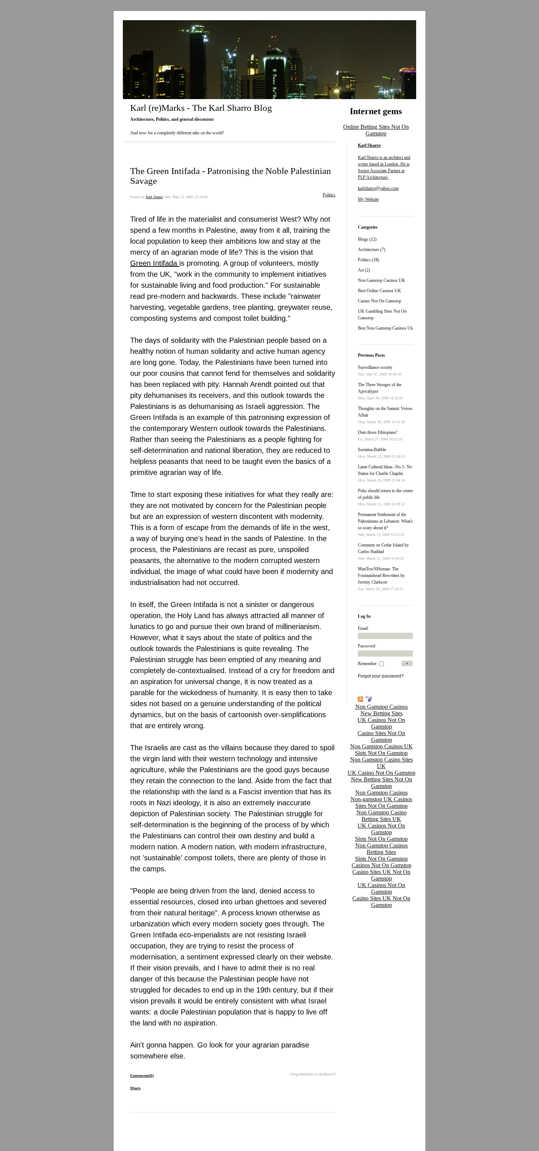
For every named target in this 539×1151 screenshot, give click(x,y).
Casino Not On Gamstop (379, 301)
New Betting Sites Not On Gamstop (381, 782)
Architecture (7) (371, 249)
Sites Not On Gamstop (381, 806)
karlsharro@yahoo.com (378, 188)
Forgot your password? (381, 676)
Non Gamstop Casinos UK (381, 280)
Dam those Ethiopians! (377, 432)
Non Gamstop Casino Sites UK (381, 762)
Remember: (368, 663)
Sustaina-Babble (372, 449)
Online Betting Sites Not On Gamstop (376, 130)
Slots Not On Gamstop (381, 753)
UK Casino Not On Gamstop (381, 773)
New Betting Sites (381, 713)
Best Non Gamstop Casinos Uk (385, 328)
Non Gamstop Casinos (381, 707)
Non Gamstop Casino (381, 812)
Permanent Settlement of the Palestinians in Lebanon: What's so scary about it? (385, 521)
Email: (363, 628)
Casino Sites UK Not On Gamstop (381, 875)
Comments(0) (142, 1076)
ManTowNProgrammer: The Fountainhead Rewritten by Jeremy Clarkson (381, 575)
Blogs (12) (367, 239)
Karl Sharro (154, 197)
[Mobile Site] (367, 700)
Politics (329, 194)
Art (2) (364, 270)
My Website (368, 199)
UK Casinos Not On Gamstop (381, 723)
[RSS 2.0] (360, 700)
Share (135, 1088)
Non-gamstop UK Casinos (381, 799)
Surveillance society (375, 367)
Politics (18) (368, 259)
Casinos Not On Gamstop (381, 865)
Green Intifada (154, 263)
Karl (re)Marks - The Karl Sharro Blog (201, 108)
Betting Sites (381, 852)
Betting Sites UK (381, 819)
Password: (367, 646)
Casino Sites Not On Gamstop (381, 736)
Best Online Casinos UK (379, 290)
